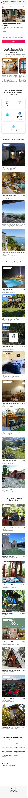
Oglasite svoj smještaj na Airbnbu (16, 6)
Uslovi (16, 791)
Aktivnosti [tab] (15, 739)
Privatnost (12, 791)
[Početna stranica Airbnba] (3, 7)
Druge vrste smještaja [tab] (6, 739)
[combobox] (13, 33)
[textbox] (7, 37)
